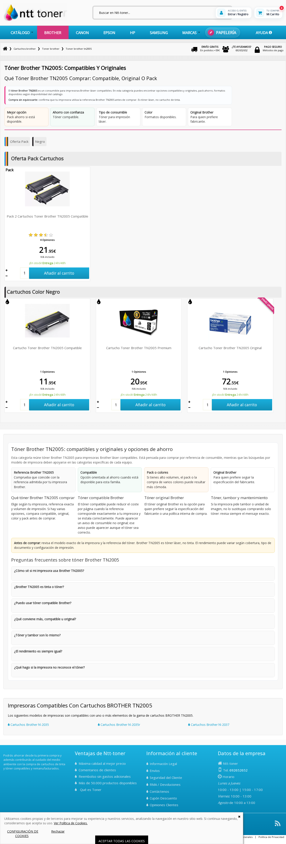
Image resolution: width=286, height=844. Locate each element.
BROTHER (52, 32)
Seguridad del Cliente (166, 777)
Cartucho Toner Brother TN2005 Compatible (47, 348)
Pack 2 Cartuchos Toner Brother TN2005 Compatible (47, 216)
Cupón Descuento (163, 798)
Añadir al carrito (59, 273)
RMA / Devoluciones (165, 784)
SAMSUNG (159, 32)
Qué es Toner (90, 789)
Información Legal (163, 763)
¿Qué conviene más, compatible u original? (45, 619)
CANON (82, 32)
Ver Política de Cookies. (71, 823)
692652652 (241, 48)
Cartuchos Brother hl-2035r (120, 724)
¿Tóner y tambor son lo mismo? (37, 635)
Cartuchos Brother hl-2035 (29, 724)
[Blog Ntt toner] (277, 825)
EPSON (109, 32)
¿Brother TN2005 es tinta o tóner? (39, 587)
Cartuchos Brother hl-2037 (209, 724)
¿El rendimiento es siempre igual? (38, 651)
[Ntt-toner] (5, 48)
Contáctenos (159, 791)
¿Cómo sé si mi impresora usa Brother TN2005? (49, 570)
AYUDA (262, 32)
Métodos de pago (273, 48)
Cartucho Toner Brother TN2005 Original (230, 348)
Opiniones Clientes (164, 805)
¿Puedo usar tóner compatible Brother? (42, 603)
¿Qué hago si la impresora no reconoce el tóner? (49, 667)
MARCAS (189, 32)
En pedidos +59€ (210, 48)
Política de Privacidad (271, 837)
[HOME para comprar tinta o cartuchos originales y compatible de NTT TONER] (35, 20)
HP (132, 32)
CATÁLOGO (20, 32)
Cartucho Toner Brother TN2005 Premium (138, 348)
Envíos (155, 770)
